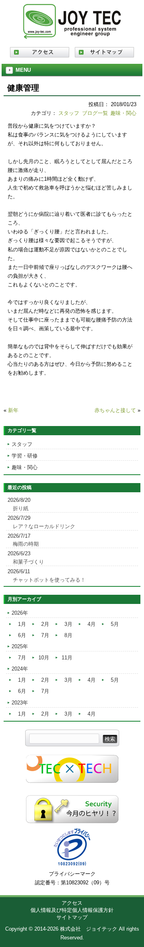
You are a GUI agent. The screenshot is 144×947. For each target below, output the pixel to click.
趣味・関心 (123, 113)
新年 (13, 410)
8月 (68, 635)
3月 (68, 624)
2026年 (20, 613)
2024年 (20, 669)
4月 (92, 624)
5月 (115, 624)
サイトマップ (72, 917)
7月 (45, 635)
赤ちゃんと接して (115, 410)
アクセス (72, 903)
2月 (45, 624)
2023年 (20, 703)
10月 (43, 658)
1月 (22, 624)
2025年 (20, 646)
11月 (67, 658)
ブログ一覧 (95, 113)
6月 (22, 635)
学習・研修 (25, 456)
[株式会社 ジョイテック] (72, 36)
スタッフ (68, 113)
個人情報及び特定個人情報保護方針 (72, 910)
